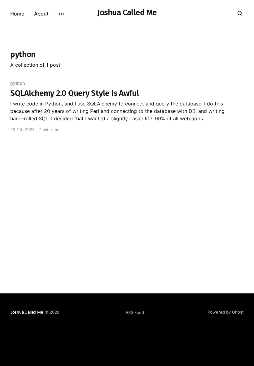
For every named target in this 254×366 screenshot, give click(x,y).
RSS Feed (135, 312)
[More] (61, 14)
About (41, 14)
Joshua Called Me (127, 13)
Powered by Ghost (226, 312)
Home (17, 14)
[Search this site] (240, 14)
